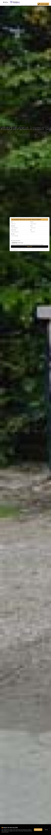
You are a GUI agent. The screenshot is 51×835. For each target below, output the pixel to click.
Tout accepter (38, 829)
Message (13, 233)
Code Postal (13, 229)
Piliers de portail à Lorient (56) (25, 128)
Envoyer (29, 246)
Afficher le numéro (44, 4)
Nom (12, 221)
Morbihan (30, 5)
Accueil (22, 5)
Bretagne (26, 5)
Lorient (34, 5)
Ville (31, 229)
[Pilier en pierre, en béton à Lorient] (14, 4)
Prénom (31, 221)
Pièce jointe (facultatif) (15, 240)
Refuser (46, 829)
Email (31, 225)
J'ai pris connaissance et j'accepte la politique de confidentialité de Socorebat (27, 244)
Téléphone (13, 225)
